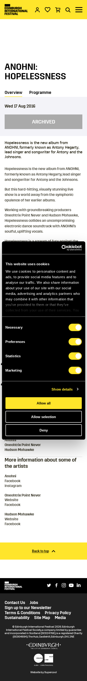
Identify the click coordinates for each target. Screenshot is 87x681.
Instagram (13, 486)
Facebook (12, 481)
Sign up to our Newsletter (28, 607)
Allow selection (43, 417)
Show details (62, 389)
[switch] (75, 341)
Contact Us (15, 602)
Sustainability (17, 617)
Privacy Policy (58, 612)
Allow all (44, 403)
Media (60, 617)
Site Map (42, 617)
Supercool (50, 672)
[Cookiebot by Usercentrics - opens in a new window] (62, 248)
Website (11, 500)
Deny (43, 430)
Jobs (34, 602)
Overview (13, 92)
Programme (40, 92)
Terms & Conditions (22, 612)
